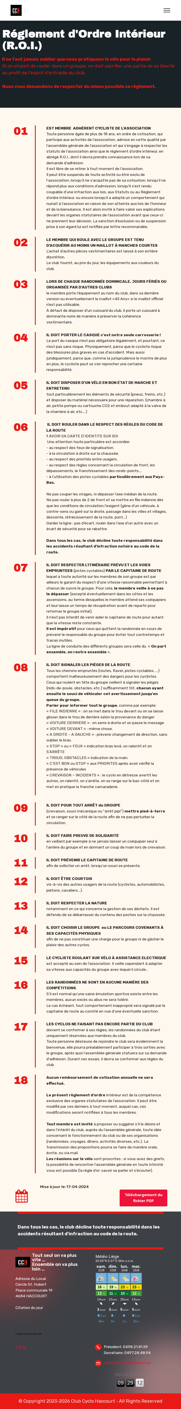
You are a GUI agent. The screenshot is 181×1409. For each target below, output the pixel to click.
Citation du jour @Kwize (28, 1333)
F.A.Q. (20, 1347)
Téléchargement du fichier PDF (143, 1198)
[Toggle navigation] (167, 10)
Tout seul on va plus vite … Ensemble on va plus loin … (55, 1262)
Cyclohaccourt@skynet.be (127, 1363)
